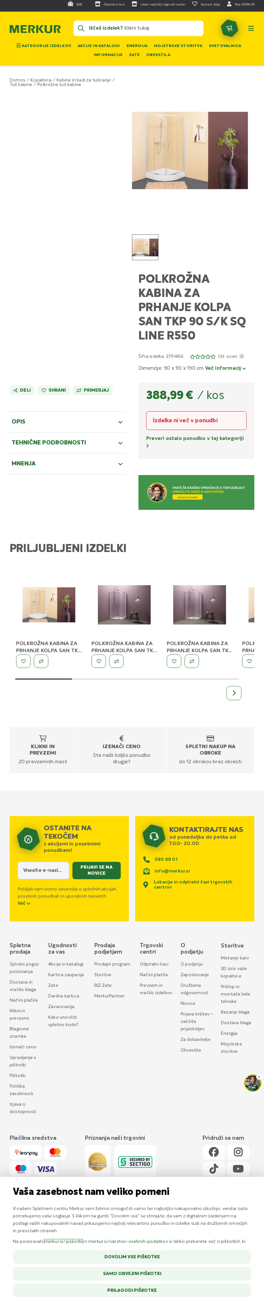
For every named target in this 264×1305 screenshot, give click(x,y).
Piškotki (18, 1075)
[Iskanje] (81, 28)
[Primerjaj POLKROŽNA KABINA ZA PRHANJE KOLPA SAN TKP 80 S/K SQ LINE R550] (41, 661)
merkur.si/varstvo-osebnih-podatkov (128, 1241)
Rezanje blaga (235, 1012)
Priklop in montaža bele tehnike (235, 994)
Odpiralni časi (154, 964)
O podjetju (192, 964)
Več (22, 903)
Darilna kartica (63, 996)
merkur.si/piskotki (63, 1241)
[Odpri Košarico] (230, 28)
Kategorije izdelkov (46, 46)
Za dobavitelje (196, 1039)
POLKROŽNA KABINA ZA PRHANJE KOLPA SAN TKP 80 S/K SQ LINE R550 (48, 651)
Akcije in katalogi (99, 46)
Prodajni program (112, 964)
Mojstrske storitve (178, 46)
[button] (190, 150)
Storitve (103, 975)
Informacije (108, 55)
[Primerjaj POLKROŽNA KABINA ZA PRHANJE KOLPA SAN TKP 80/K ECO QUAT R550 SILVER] (191, 661)
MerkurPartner (109, 996)
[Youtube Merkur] (238, 1169)
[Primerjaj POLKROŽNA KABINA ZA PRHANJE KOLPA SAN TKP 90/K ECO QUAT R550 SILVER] (116, 661)
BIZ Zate (103, 985)
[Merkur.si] (35, 30)
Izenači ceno (121, 746)
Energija (137, 46)
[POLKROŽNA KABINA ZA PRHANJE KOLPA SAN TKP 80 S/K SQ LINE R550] (49, 606)
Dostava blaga (236, 1023)
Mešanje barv (235, 958)
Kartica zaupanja (66, 975)
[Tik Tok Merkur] (214, 1169)
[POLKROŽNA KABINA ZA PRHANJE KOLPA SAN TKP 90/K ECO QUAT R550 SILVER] (124, 606)
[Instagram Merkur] (238, 1152)
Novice (188, 1003)
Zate (134, 55)
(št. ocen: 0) (231, 356)
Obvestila (158, 55)
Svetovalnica (225, 46)
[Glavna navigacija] (251, 28)
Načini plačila (24, 1000)
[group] (145, 247)
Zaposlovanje (195, 975)
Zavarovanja (61, 1007)
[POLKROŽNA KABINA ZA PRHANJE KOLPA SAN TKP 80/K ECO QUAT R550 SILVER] (199, 606)
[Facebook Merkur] (214, 1152)
